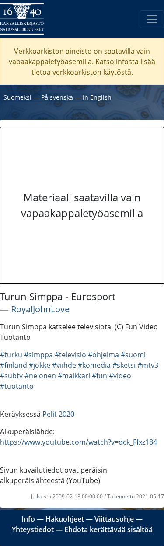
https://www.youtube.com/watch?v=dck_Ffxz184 (78, 442)
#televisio (70, 354)
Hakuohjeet (64, 519)
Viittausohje (114, 519)
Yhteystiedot (33, 529)
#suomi (133, 354)
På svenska (57, 97)
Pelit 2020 (58, 414)
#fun (99, 375)
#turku (11, 354)
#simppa (38, 354)
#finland (13, 365)
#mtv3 (147, 365)
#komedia (94, 365)
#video (120, 375)
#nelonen (40, 375)
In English (97, 97)
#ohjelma (103, 354)
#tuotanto (17, 386)
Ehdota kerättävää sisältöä (108, 529)
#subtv (11, 375)
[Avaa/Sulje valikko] (152, 19)
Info (28, 519)
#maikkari (74, 375)
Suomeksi (17, 97)
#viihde (64, 365)
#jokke (39, 365)
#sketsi (124, 365)
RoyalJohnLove (40, 309)
